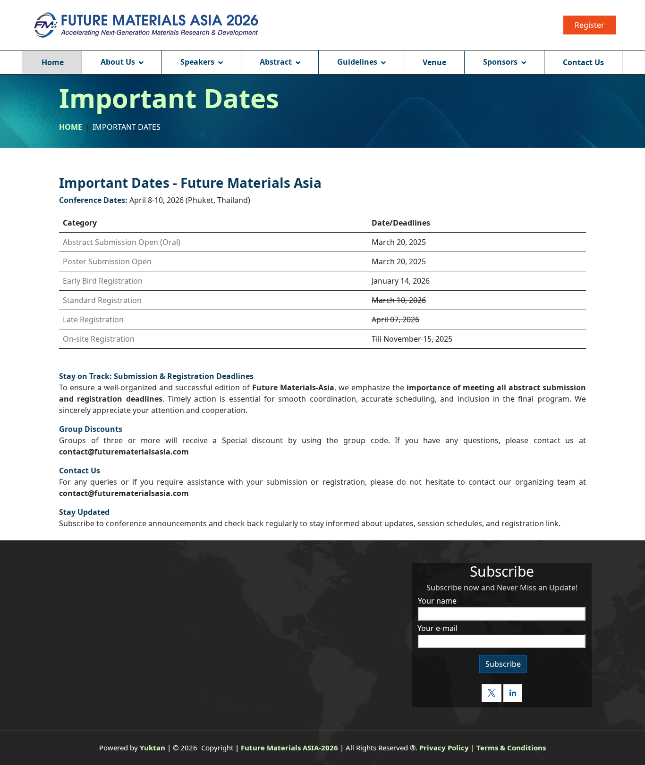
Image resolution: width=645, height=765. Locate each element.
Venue (434, 62)
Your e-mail (437, 628)
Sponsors (500, 62)
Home (53, 62)
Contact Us (583, 62)
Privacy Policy (444, 747)
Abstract (276, 62)
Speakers (197, 62)
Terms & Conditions (511, 747)
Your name (437, 601)
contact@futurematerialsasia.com (124, 451)
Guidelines (357, 62)
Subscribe (503, 664)
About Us (118, 62)
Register (589, 25)
